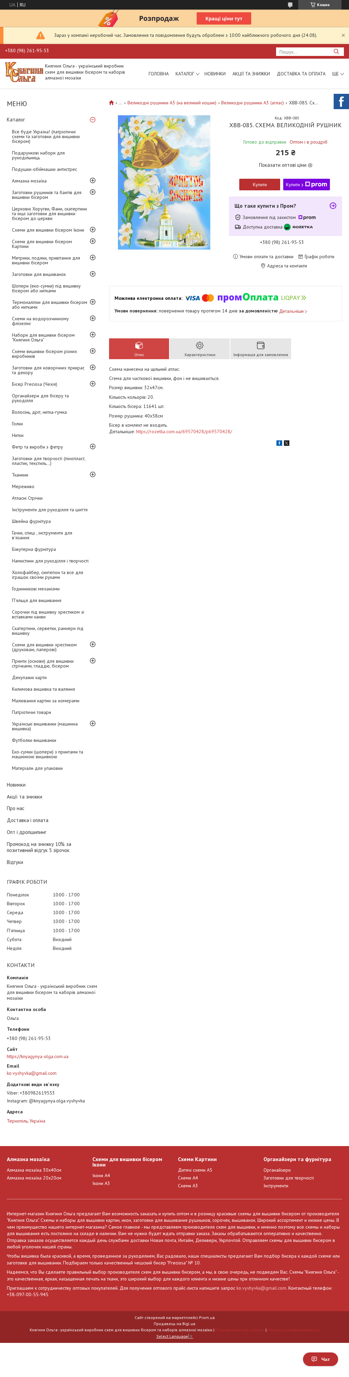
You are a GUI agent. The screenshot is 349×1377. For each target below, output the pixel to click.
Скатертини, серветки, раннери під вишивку (48, 630)
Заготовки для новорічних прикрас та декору (48, 370)
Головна (159, 74)
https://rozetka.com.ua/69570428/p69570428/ (184, 431)
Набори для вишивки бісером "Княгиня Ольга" (43, 337)
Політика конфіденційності (293, 1329)
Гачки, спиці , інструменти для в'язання (42, 535)
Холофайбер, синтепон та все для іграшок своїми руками (47, 574)
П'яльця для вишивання (36, 600)
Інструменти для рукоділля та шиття (50, 510)
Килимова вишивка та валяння (43, 689)
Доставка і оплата (27, 820)
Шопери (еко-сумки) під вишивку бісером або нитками (46, 288)
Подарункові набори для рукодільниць (38, 155)
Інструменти (275, 1186)
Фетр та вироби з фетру (37, 447)
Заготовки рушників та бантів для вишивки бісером (46, 194)
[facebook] (279, 444)
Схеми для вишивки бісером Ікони (48, 230)
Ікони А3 (101, 1183)
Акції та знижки (251, 74)
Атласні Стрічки (27, 498)
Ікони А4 (101, 1175)
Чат (325, 1359)
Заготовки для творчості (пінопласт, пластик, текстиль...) (48, 460)
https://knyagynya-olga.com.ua (38, 1056)
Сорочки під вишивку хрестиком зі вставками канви (48, 614)
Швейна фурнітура (31, 521)
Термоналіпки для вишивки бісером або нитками (49, 304)
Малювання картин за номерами (45, 701)
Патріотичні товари (31, 712)
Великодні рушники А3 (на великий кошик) (171, 102)
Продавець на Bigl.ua (174, 1323)
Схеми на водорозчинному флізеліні (40, 321)
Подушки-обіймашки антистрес (44, 169)
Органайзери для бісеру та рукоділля (40, 398)
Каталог (185, 74)
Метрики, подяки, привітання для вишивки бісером (46, 260)
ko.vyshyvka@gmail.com (32, 1073)
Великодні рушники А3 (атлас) (252, 102)
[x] (286, 444)
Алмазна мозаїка (29, 181)
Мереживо (23, 486)
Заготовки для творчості (288, 1178)
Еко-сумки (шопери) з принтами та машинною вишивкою (47, 754)
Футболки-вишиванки (34, 740)
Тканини (20, 475)
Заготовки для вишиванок (39, 274)
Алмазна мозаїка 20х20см (34, 1178)
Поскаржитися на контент (239, 1329)
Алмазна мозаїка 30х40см (34, 1170)
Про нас (16, 808)
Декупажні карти (29, 677)
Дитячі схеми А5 (195, 1170)
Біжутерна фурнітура (34, 549)
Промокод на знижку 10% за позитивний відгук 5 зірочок (39, 847)
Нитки (18, 435)
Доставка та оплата (301, 74)
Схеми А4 (188, 1178)
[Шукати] (336, 51)
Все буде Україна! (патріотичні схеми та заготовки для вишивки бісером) (46, 136)
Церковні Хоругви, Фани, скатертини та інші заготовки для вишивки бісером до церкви (49, 213)
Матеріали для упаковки (37, 768)
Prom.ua (207, 1317)
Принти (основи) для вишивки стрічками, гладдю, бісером (43, 663)
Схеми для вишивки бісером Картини (42, 243)
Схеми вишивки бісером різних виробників (44, 353)
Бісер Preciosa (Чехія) (34, 384)
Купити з (294, 184)
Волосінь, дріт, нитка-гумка (39, 412)
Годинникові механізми (36, 589)
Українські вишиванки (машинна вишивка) (45, 726)
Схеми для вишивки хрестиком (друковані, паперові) (44, 647)
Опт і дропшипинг (26, 832)
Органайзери (277, 1170)
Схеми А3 (188, 1186)
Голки (17, 424)
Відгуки (15, 862)
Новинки (215, 74)
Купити (260, 184)
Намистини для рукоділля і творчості (50, 561)
